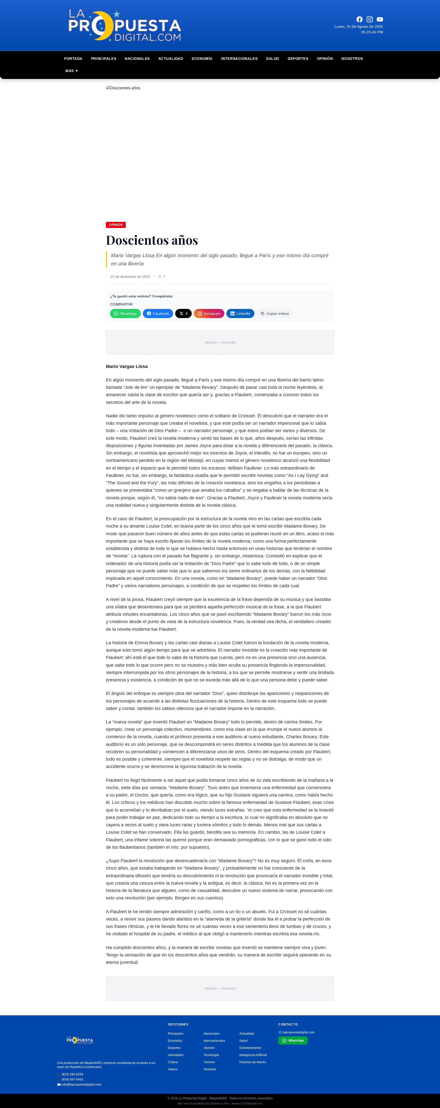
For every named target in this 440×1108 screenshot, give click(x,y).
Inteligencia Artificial (253, 1055)
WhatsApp (128, 313)
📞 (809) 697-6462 (70, 1079)
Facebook (161, 313)
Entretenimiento (250, 1048)
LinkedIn (243, 313)
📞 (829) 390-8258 (70, 1074)
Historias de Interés (252, 1062)
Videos (172, 1069)
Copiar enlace (278, 313)
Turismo (209, 1062)
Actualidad (170, 59)
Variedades (176, 1055)
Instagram (212, 313)
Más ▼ (72, 71)
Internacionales (239, 59)
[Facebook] (359, 19)
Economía (202, 59)
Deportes (298, 59)
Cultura (173, 1062)
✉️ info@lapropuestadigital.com (79, 1084)
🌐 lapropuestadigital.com (296, 1032)
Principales (103, 59)
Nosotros (352, 59)
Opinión (325, 59)
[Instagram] (370, 19)
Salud (272, 59)
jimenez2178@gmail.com (247, 1103)
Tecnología (211, 1055)
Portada (73, 59)
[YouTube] (380, 19)
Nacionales (137, 59)
